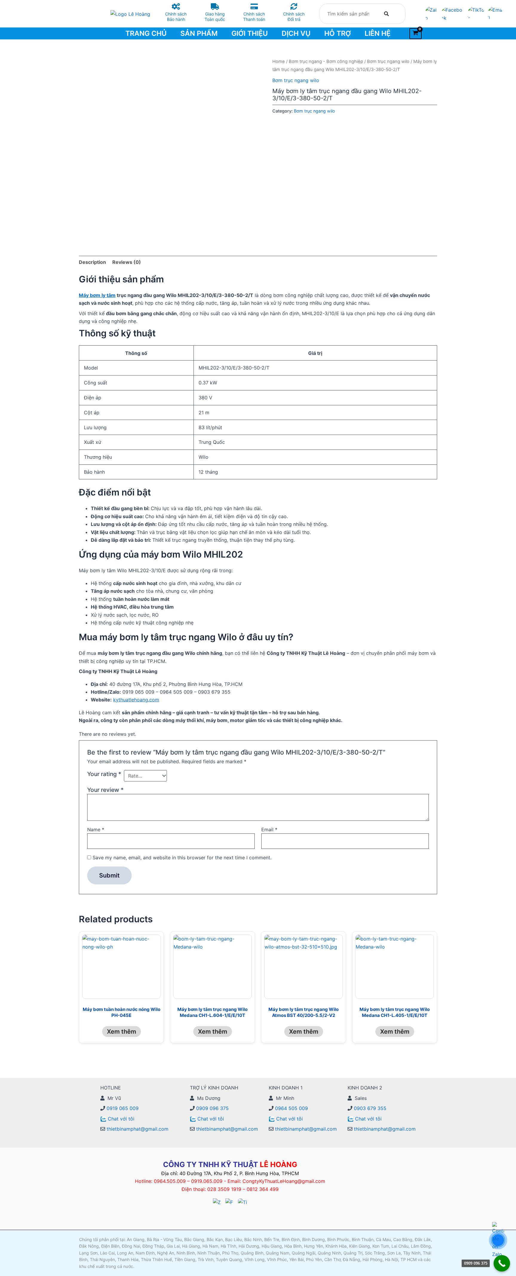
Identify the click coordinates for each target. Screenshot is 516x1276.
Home (278, 61)
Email (269, 829)
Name (95, 829)
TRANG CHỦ (146, 33)
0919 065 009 (122, 1108)
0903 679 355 (369, 1108)
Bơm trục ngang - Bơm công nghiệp (326, 61)
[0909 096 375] (502, 1263)
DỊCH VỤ (296, 33)
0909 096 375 (212, 1108)
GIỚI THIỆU (249, 33)
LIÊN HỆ (378, 33)
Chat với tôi (121, 1119)
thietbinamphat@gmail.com (136, 1129)
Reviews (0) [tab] (126, 262)
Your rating (104, 774)
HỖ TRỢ (337, 33)
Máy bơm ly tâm (97, 295)
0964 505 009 (291, 1108)
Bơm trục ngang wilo (388, 61)
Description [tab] (92, 262)
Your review (105, 789)
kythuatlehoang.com (136, 700)
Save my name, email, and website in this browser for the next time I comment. (182, 858)
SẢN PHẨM (199, 33)
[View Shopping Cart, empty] (415, 33)
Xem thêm (121, 1031)
